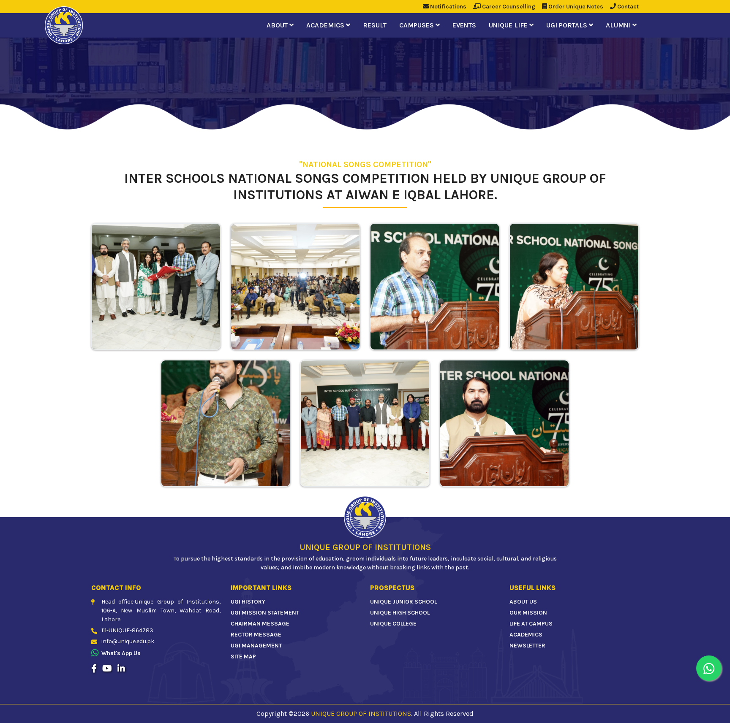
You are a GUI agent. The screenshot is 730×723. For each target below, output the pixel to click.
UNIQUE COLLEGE (393, 623)
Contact (627, 6)
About (278, 25)
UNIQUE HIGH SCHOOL (400, 612)
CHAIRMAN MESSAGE (260, 623)
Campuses (417, 25)
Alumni (619, 25)
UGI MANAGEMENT (256, 645)
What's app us (121, 653)
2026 (301, 713)
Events (464, 25)
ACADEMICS (525, 634)
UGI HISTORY (248, 601)
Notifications (447, 6)
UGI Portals (567, 25)
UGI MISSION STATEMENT (265, 612)
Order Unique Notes (575, 6)
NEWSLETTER (527, 645)
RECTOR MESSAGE (256, 634)
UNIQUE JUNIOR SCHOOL (403, 601)
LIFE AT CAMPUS (531, 623)
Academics (326, 25)
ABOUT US (523, 601)
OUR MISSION (528, 612)
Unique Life (509, 25)
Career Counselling (508, 6)
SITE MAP (243, 656)
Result (375, 25)
